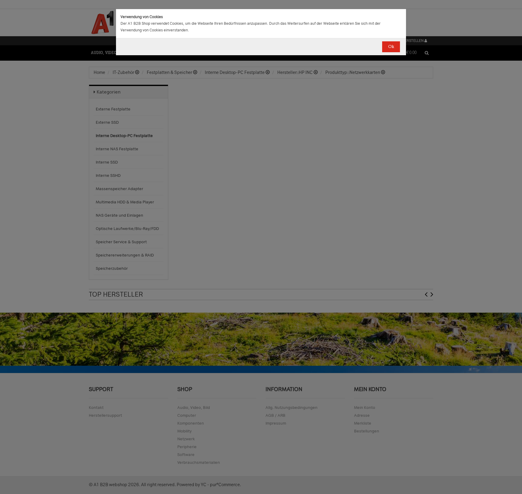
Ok (391, 46)
